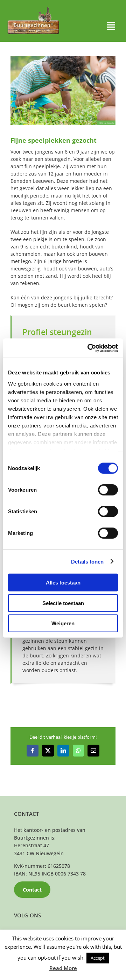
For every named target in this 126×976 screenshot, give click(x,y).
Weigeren (63, 623)
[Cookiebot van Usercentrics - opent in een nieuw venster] (89, 347)
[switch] (108, 490)
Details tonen (87, 561)
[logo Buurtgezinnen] (33, 9)
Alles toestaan (63, 583)
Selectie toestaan (63, 603)
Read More (63, 967)
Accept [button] (98, 958)
